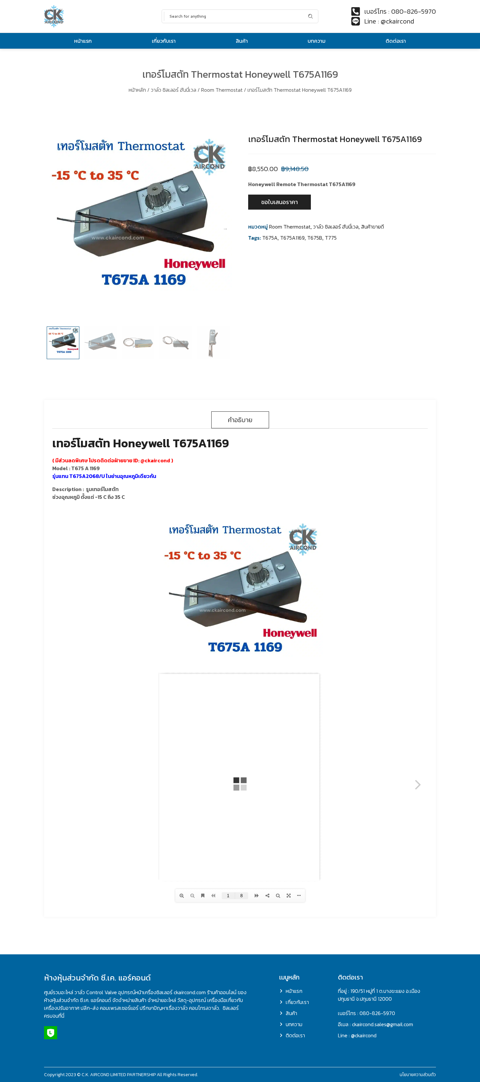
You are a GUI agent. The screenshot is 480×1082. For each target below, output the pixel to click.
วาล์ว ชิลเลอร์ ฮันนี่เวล (173, 90)
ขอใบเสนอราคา (279, 202)
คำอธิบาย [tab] (240, 420)
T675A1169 (292, 238)
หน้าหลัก (137, 90)
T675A (270, 238)
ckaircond (157, 460)
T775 (331, 238)
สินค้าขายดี (372, 227)
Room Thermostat (222, 90)
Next (225, 227)
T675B (314, 238)
